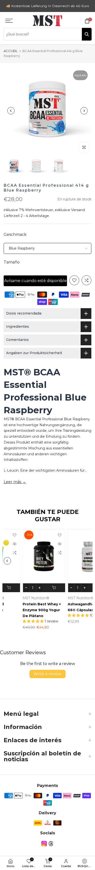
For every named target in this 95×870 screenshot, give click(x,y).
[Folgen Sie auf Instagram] (44, 843)
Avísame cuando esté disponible (35, 280)
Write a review (47, 674)
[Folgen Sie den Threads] (51, 843)
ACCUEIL (11, 51)
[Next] (84, 110)
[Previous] (11, 110)
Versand (78, 210)
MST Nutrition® (18, 598)
